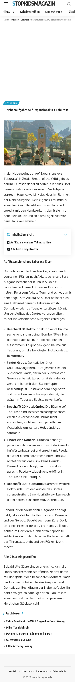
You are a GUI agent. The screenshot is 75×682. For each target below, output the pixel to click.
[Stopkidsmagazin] (34, 4)
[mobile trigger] (7, 4)
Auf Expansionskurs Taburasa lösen (31, 242)
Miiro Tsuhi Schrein (17, 627)
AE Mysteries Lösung (18, 639)
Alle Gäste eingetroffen (25, 249)
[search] (68, 4)
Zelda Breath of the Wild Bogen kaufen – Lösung (35, 621)
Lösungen (11, 103)
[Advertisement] (37, 61)
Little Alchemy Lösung (19, 646)
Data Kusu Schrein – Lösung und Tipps (29, 633)
